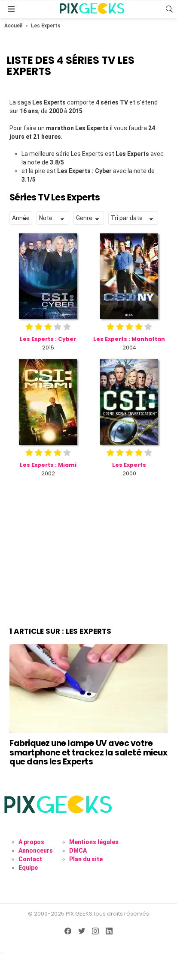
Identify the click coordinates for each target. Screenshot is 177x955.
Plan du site (86, 859)
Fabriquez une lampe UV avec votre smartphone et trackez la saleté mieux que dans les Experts (88, 752)
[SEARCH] (169, 9)
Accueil (13, 26)
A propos (31, 842)
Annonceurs (35, 850)
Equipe (28, 867)
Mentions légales (94, 842)
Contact (30, 859)
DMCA (78, 850)
